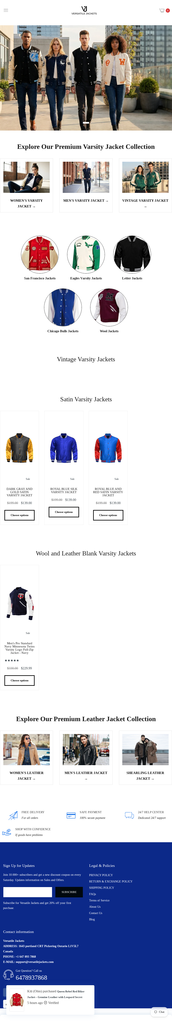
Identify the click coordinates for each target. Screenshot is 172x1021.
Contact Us (95, 913)
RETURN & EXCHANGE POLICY (111, 881)
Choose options (20, 515)
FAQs (92, 894)
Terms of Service (99, 900)
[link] (86, 78)
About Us (94, 906)
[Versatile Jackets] (84, 10)
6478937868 (31, 977)
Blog (92, 919)
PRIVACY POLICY (101, 875)
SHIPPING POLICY (101, 887)
